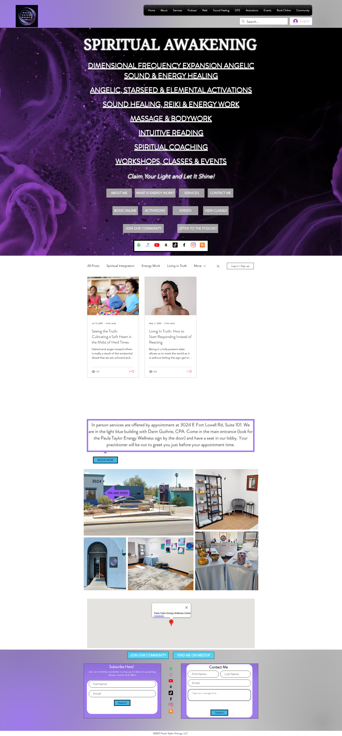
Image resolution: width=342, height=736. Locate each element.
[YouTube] (156, 244)
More (198, 266)
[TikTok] (175, 244)
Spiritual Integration (120, 266)
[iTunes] (147, 244)
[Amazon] (166, 244)
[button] (218, 266)
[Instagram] (193, 244)
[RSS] (202, 244)
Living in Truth (177, 266)
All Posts (93, 266)
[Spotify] (138, 244)
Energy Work (151, 266)
